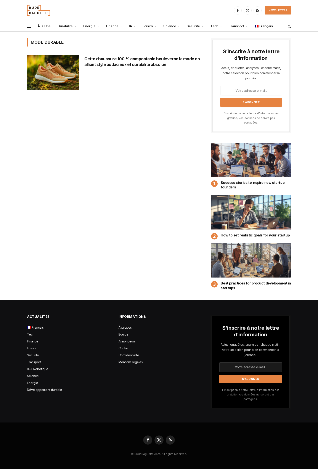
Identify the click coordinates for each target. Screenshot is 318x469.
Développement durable (44, 390)
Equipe (123, 334)
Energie (89, 26)
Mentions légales (131, 362)
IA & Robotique (37, 369)
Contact (124, 348)
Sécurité (193, 26)
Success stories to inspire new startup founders (252, 185)
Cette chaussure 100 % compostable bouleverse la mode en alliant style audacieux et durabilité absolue (142, 61)
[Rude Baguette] (38, 10)
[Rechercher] (289, 26)
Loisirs (148, 26)
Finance (112, 26)
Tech (214, 26)
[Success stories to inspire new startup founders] (251, 160)
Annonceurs (127, 341)
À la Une (44, 26)
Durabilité (65, 26)
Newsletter (277, 10)
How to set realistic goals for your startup (255, 235)
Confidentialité (129, 355)
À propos (125, 327)
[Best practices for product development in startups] (251, 260)
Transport (236, 26)
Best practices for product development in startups (256, 285)
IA (130, 26)
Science (169, 26)
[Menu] (29, 26)
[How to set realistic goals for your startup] (251, 212)
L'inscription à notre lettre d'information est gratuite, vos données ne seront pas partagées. (251, 118)
